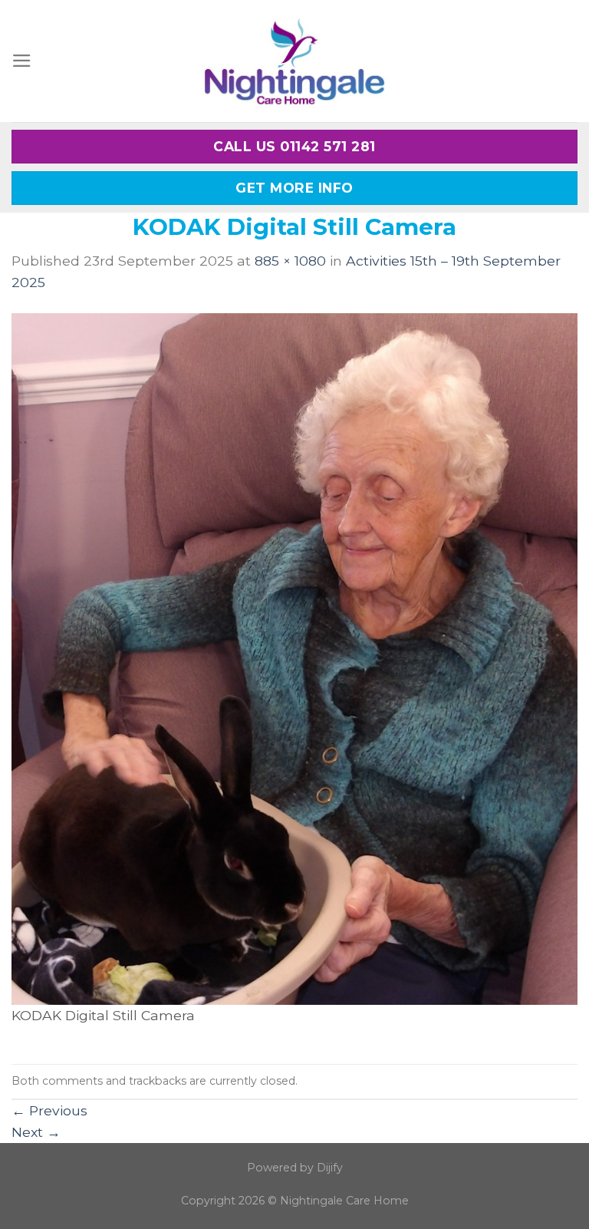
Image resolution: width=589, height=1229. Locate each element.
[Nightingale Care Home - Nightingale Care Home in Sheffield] (294, 61)
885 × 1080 (290, 261)
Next (36, 1132)
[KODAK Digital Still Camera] (294, 657)
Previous (49, 1110)
